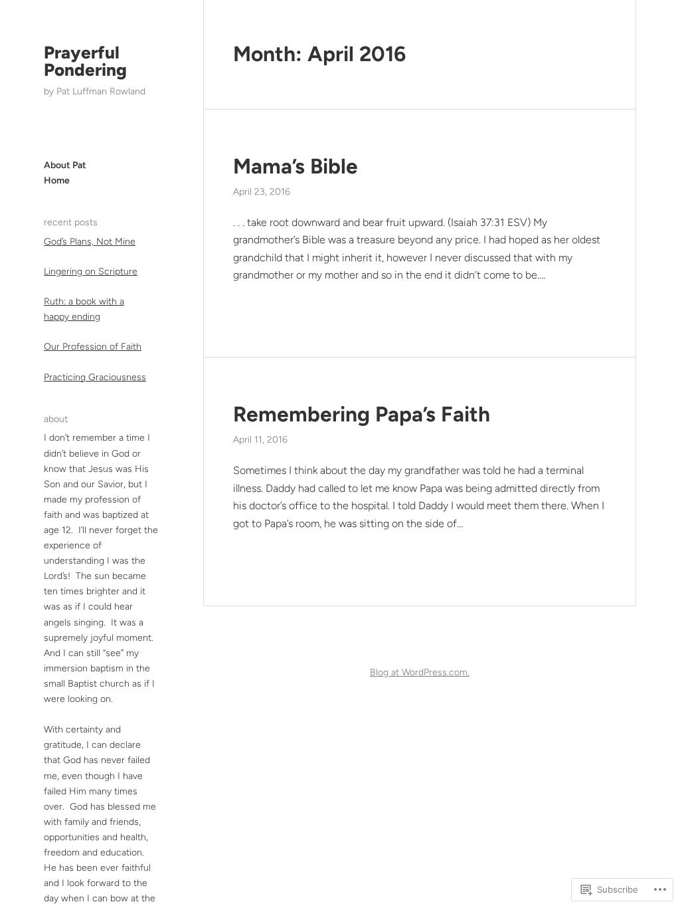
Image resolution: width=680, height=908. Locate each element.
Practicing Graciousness (95, 377)
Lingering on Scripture (90, 271)
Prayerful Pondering (85, 61)
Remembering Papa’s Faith (361, 414)
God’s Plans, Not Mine (89, 241)
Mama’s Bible (295, 166)
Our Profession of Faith (92, 346)
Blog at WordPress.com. (419, 672)
